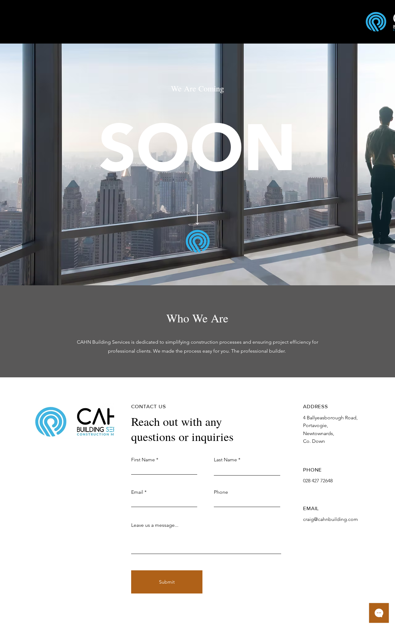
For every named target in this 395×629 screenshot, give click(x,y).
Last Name (225, 459)
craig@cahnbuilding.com (330, 519)
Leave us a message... (154, 525)
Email (137, 492)
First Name (143, 459)
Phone (221, 492)
